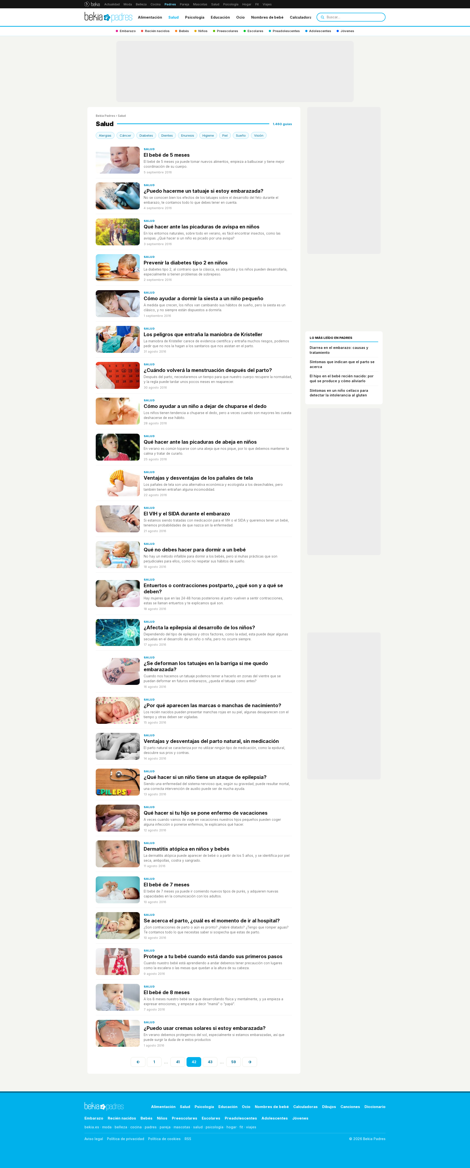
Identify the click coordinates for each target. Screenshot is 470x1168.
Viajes (267, 4)
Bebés (147, 1118)
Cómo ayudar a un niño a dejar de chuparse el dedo (205, 406)
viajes (251, 1127)
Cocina (156, 4)
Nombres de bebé (267, 17)
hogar (231, 1127)
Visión (258, 135)
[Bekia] (92, 4)
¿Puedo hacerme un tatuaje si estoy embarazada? (203, 191)
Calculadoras (302, 17)
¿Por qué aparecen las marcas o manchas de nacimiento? (212, 705)
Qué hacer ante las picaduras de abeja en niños (200, 442)
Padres (170, 4)
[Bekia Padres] (108, 17)
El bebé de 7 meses (166, 885)
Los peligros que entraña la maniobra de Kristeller (203, 334)
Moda (128, 4)
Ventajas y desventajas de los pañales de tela (198, 478)
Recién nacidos (122, 1118)
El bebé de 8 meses (167, 992)
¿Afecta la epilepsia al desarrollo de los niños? (199, 628)
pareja (165, 1127)
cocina (136, 1127)
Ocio (240, 17)
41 (178, 1062)
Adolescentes (274, 1118)
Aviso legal (93, 1139)
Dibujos (329, 1106)
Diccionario (375, 1106)
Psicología (230, 4)
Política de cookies (164, 1139)
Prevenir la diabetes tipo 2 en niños (186, 263)
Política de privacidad (125, 1139)
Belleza (141, 4)
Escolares (211, 1118)
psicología (214, 1127)
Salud (215, 4)
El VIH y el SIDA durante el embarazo (187, 514)
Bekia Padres (105, 116)
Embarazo (93, 1118)
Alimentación (150, 17)
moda (107, 1127)
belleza (121, 1127)
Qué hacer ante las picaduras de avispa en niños (201, 227)
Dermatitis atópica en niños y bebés (186, 849)
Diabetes (146, 135)
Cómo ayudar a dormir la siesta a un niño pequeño (203, 298)
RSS (188, 1139)
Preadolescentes (241, 1118)
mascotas (182, 1127)
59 (233, 1062)
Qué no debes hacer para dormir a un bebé (195, 550)
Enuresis (187, 135)
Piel (225, 135)
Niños (162, 1118)
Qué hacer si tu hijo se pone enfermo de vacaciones (206, 813)
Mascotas (200, 4)
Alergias (105, 135)
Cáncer (125, 135)
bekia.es (91, 1127)
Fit (257, 4)
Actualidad (112, 4)
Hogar (246, 4)
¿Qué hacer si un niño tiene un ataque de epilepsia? (205, 777)
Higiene (208, 135)
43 (210, 1062)
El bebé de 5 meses (167, 155)
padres (151, 1127)
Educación (220, 17)
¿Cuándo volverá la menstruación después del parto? (208, 370)
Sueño (241, 135)
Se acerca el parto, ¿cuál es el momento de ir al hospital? (212, 921)
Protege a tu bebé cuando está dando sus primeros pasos (213, 956)
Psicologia (194, 17)
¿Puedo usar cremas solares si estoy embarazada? (205, 1028)
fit (241, 1127)
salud (198, 1127)
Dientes (167, 135)
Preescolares (184, 1118)
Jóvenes (300, 1118)
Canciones (350, 1106)
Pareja (184, 4)
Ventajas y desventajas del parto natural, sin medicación (211, 741)
